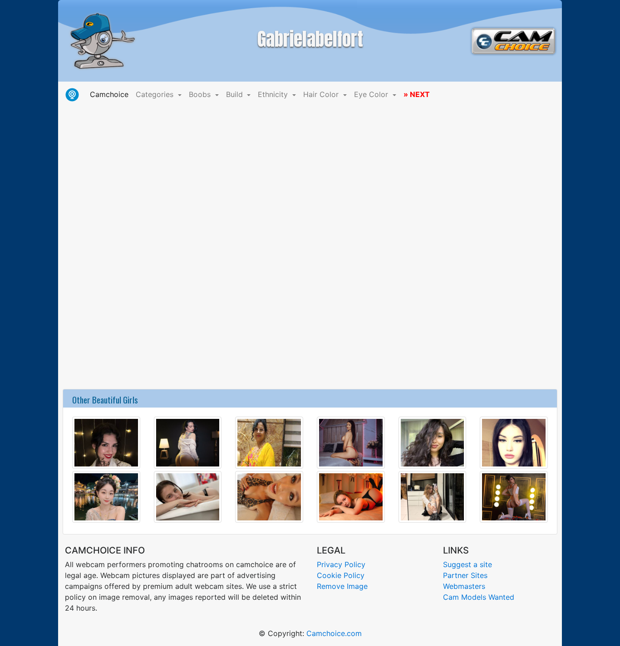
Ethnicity (274, 94)
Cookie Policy (340, 575)
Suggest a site (467, 564)
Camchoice (111, 94)
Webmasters (464, 586)
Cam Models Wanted (478, 597)
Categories (156, 94)
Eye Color (372, 94)
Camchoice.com (334, 633)
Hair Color (322, 94)
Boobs (201, 94)
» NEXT (416, 94)
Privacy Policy (341, 564)
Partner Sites (465, 575)
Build (235, 94)
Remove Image (342, 586)
